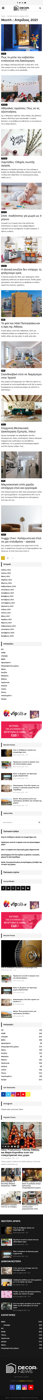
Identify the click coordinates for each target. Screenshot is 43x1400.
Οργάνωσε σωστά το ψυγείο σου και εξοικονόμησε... (26, 977)
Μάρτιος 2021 (6, 623)
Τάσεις (3, 424)
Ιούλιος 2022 (6, 570)
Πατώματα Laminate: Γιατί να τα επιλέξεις (9, 1206)
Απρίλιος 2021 (6, 619)
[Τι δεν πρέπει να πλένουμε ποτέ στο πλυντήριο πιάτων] (6, 1270)
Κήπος (3, 669)
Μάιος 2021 (5, 616)
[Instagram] (24, 1387)
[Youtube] (30, 1387)
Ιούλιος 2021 (6, 610)
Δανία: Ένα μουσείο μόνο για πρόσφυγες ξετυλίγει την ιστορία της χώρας (27, 801)
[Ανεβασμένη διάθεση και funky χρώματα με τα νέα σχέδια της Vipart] (6, 1282)
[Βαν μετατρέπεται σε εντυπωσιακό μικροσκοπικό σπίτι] (32, 1197)
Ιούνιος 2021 (6, 613)
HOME (3, 653)
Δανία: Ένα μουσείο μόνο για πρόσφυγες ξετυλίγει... (24, 1012)
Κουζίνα (4, 266)
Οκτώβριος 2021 (7, 600)
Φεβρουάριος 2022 (8, 586)
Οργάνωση (5, 682)
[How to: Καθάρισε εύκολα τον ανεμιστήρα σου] (6, 753)
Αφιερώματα (6, 663)
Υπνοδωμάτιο (6, 696)
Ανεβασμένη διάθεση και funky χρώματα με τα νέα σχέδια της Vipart (27, 1281)
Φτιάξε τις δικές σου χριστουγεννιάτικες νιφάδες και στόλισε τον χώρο (27, 1293)
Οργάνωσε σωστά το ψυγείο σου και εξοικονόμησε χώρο (26, 763)
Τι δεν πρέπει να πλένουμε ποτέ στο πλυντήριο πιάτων (25, 1269)
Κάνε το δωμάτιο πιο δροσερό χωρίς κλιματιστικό (25, 775)
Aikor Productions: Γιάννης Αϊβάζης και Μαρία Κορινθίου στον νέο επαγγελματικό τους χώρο (20, 1153)
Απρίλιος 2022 (6, 580)
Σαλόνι (3, 534)
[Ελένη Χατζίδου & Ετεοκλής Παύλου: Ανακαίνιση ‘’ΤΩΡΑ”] (11, 1174)
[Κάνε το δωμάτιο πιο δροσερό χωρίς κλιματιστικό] (6, 776)
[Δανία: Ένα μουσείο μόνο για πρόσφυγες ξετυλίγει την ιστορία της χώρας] (6, 801)
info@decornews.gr (26, 1381)
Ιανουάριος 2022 (7, 590)
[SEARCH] (39, 822)
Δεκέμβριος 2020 (7, 633)
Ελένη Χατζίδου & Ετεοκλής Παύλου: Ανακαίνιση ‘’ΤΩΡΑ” (9, 1184)
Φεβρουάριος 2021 (8, 626)
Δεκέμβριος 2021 (7, 593)
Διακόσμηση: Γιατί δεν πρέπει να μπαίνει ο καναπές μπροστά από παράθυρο (26, 788)
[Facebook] (12, 1387)
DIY (2, 649)
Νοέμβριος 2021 (7, 596)
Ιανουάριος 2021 (7, 629)
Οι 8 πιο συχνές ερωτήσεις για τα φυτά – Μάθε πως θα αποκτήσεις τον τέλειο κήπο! (27, 1306)
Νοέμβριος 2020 (7, 636)
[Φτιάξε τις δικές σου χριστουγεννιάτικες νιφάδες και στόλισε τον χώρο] (6, 1294)
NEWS (3, 319)
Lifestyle (4, 158)
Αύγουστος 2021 (7, 606)
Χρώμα (4, 53)
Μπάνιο (4, 679)
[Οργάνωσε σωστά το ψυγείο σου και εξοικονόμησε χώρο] (6, 764)
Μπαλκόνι (4, 104)
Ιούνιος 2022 (6, 573)
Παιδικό (4, 212)
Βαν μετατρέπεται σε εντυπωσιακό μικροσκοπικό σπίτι (30, 1207)
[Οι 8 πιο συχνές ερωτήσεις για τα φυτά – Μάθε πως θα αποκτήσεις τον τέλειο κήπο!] (6, 1306)
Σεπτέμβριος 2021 (8, 603)
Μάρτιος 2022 (6, 583)
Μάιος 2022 (5, 576)
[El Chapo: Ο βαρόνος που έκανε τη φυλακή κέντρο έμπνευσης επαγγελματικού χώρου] (32, 1174)
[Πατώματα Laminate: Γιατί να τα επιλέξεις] (11, 1197)
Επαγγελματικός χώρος (10, 666)
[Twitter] (18, 1387)
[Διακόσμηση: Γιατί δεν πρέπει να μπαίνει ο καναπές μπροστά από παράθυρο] (6, 788)
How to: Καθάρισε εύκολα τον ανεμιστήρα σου (24, 751)
